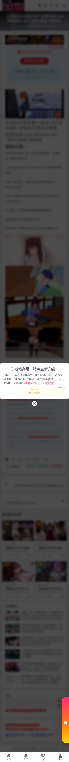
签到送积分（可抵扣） (42, 383)
